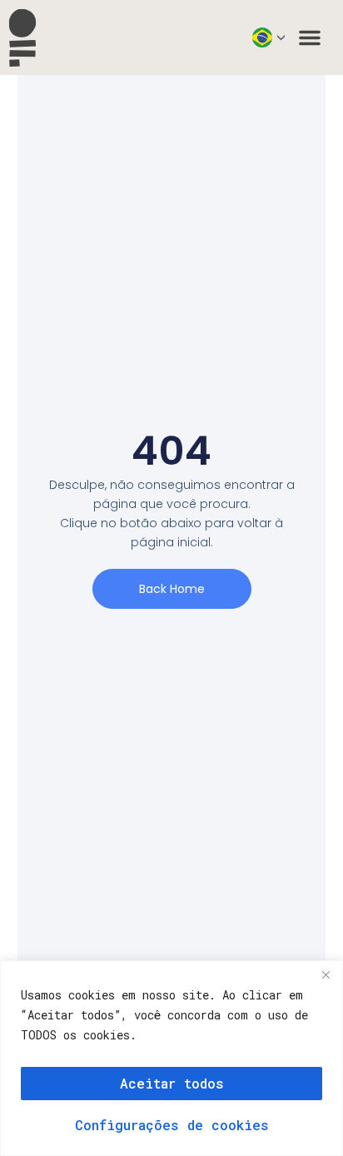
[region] (171, 1058)
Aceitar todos (172, 1083)
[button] (309, 37)
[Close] (326, 974)
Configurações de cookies (172, 1125)
